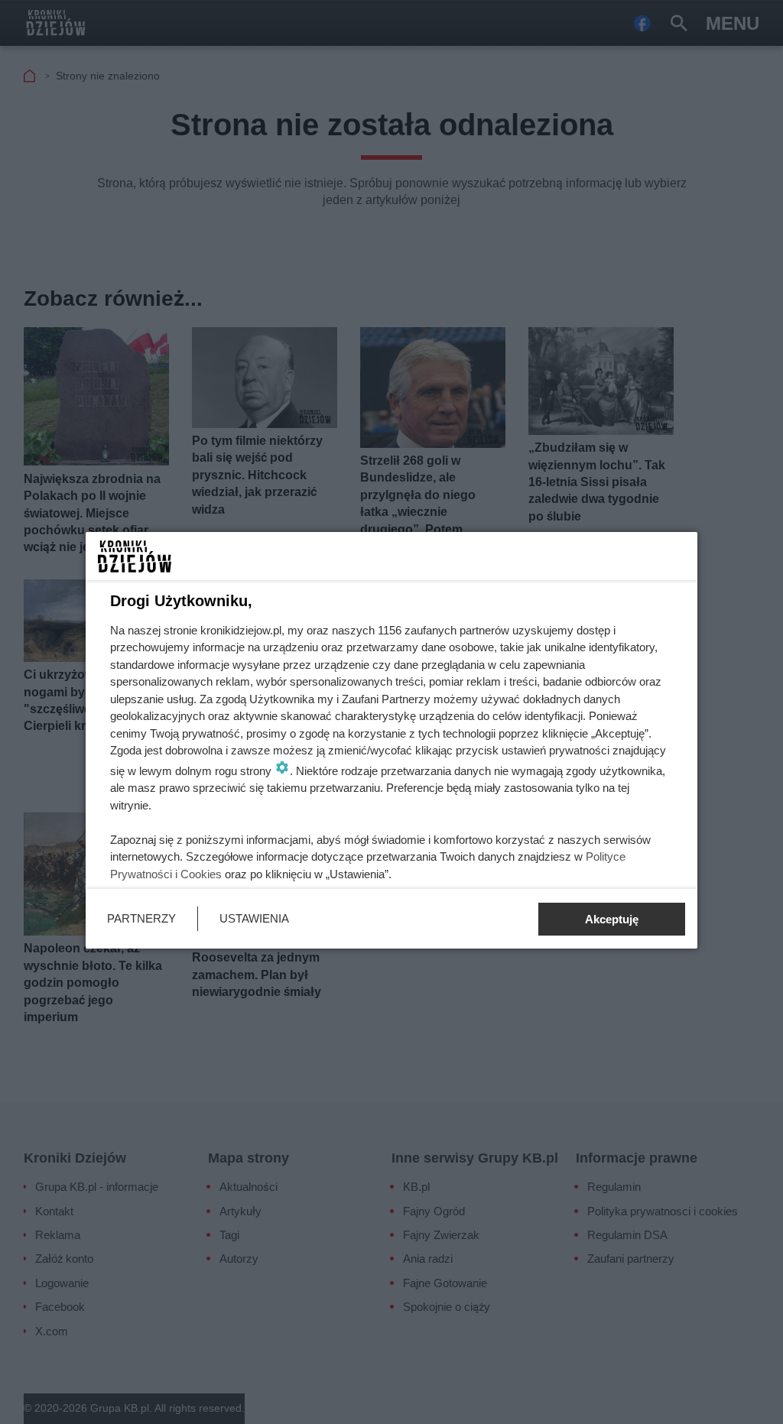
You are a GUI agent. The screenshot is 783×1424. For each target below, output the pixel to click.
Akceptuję (611, 919)
